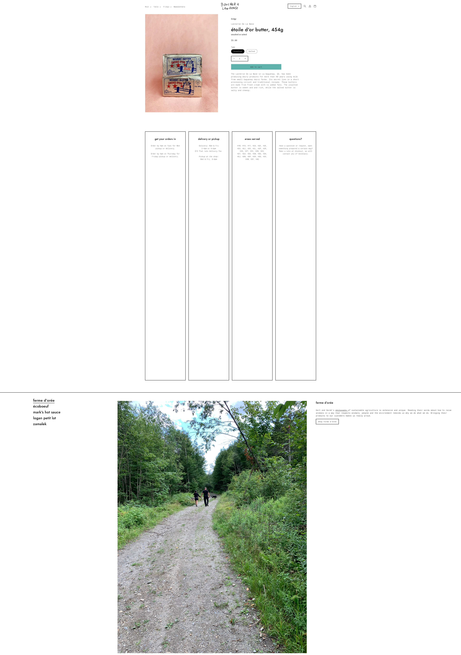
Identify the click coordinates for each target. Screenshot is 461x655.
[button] (148, 6)
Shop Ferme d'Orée (327, 421)
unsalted (238, 51)
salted (252, 51)
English (293, 6)
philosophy (341, 410)
